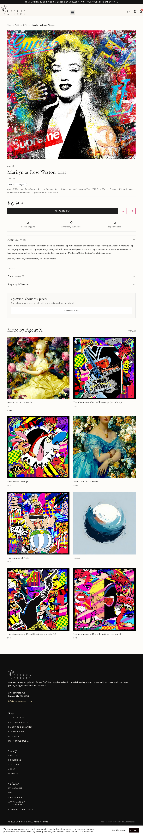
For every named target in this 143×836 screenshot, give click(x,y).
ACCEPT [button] (134, 830)
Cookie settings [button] (119, 830)
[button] (72, 12)
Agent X (11, 166)
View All (132, 331)
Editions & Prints (22, 25)
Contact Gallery (71, 310)
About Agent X (16, 276)
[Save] (123, 211)
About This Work (17, 239)
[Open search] (128, 12)
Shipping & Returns (18, 284)
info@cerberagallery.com (20, 701)
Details (11, 267)
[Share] (132, 211)
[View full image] (71, 94)
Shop (9, 25)
